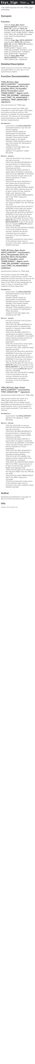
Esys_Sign (15, 2)
